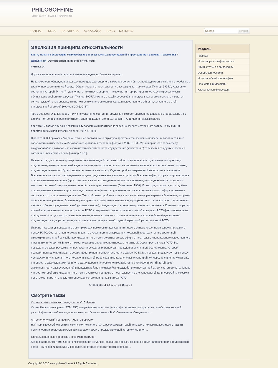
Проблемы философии (212, 84)
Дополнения (38, 60)
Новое (51, 30)
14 (115, 284)
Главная (36, 30)
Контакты (126, 30)
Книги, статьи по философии (48, 54)
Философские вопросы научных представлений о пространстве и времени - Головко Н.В (122, 54)
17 (126, 284)
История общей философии (215, 78)
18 (130, 284)
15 (119, 284)
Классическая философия (214, 89)
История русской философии (216, 61)
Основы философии (210, 72)
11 (104, 284)
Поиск (110, 30)
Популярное (70, 30)
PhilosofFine (52, 9)
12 (108, 284)
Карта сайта (92, 30)
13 (112, 284)
